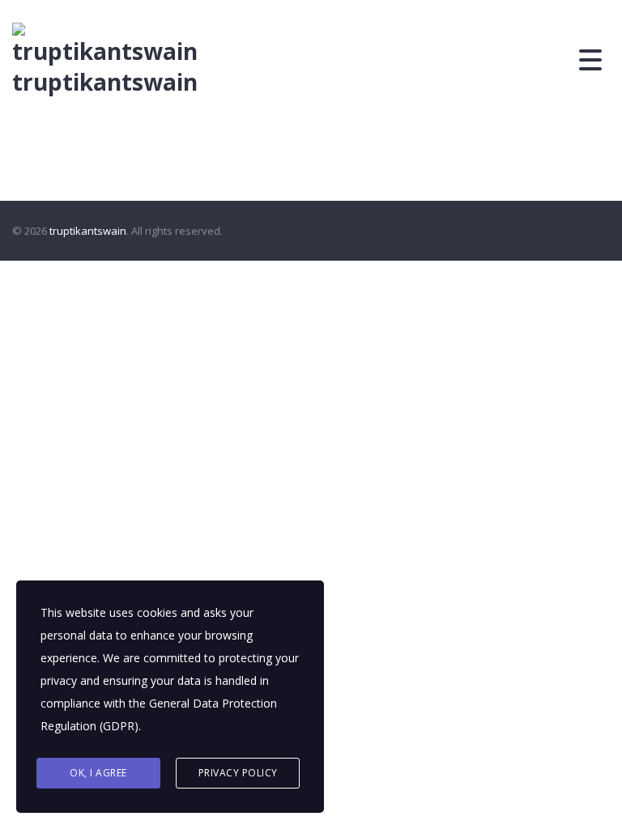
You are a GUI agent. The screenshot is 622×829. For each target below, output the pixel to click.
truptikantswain (105, 81)
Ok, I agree (98, 773)
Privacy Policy (238, 773)
